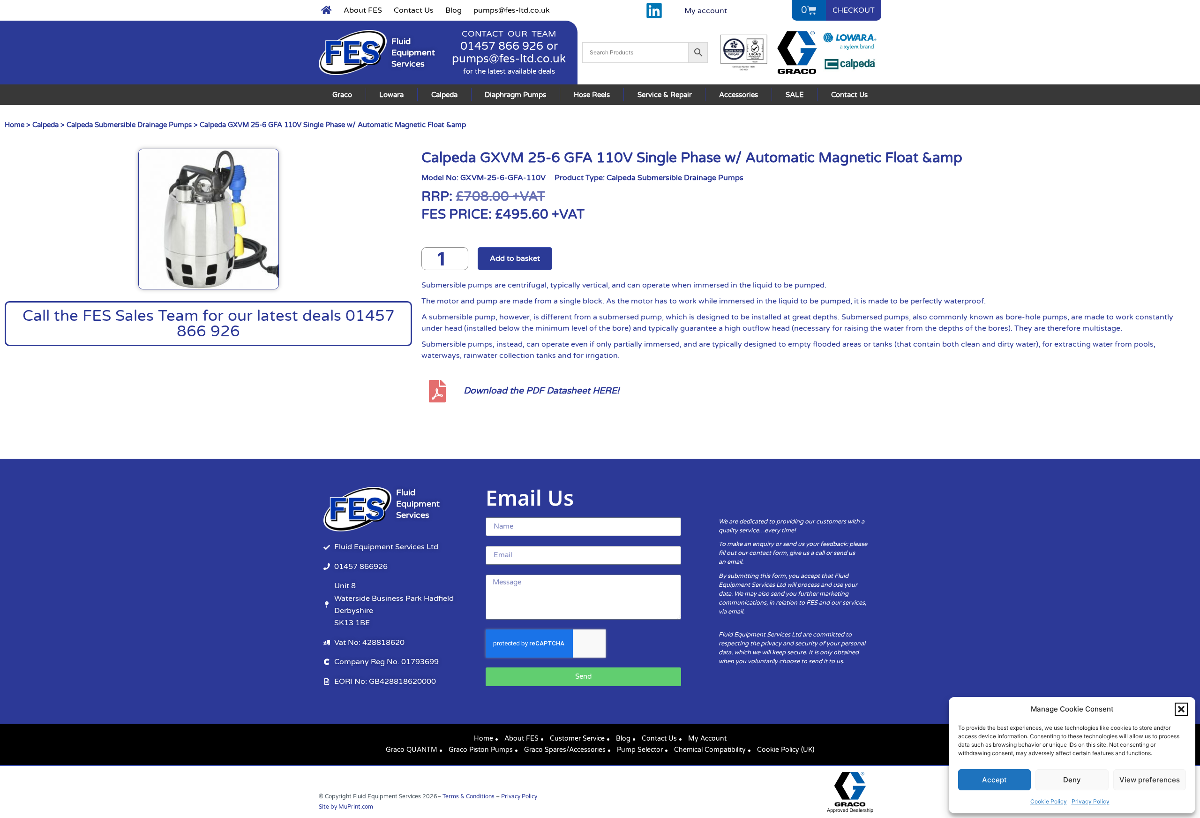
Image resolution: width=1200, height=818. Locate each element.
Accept (994, 779)
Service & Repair (665, 95)
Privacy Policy (1091, 801)
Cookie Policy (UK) (785, 750)
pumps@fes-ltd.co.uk (511, 10)
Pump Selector (640, 750)
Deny (1072, 779)
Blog (453, 10)
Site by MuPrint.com (346, 806)
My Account (707, 738)
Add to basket (515, 258)
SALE (795, 95)
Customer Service (577, 738)
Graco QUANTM (411, 750)
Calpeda (444, 95)
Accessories (738, 95)
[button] (1181, 709)
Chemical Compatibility (710, 750)
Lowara (391, 95)
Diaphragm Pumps (515, 95)
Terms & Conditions (468, 796)
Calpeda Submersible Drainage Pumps (129, 125)
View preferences (1149, 779)
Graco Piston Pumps (481, 750)
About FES (363, 10)
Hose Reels (592, 95)
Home (14, 125)
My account (705, 10)
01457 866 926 (501, 46)
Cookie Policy (1048, 801)
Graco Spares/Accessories (565, 750)
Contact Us (414, 10)
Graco (342, 95)
